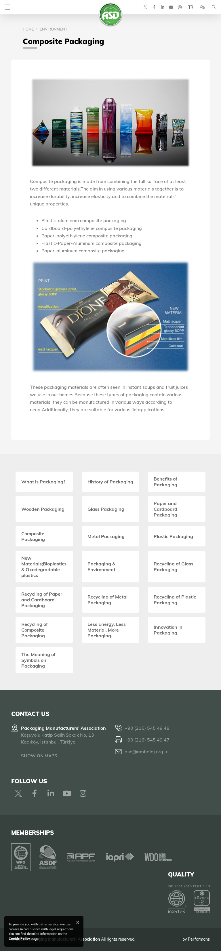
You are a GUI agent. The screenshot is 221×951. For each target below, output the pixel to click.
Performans (199, 939)
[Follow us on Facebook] (153, 7)
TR (190, 7)
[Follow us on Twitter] (145, 7)
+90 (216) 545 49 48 (147, 728)
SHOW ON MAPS (39, 755)
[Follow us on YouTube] (171, 7)
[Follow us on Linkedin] (162, 7)
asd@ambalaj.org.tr (146, 751)
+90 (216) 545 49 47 (147, 740)
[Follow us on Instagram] (179, 7)
